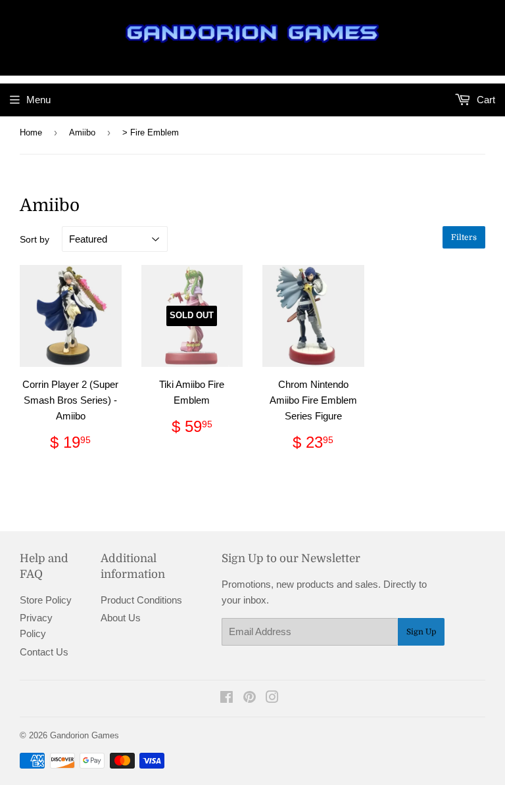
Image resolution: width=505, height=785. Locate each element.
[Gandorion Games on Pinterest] (249, 698)
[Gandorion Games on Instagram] (272, 698)
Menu (38, 99)
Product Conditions (141, 600)
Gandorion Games (84, 735)
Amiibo (82, 132)
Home (31, 132)
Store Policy (46, 600)
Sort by (34, 239)
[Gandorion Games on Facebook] (226, 698)
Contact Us (44, 651)
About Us (121, 617)
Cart (484, 99)
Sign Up (421, 631)
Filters (464, 237)
